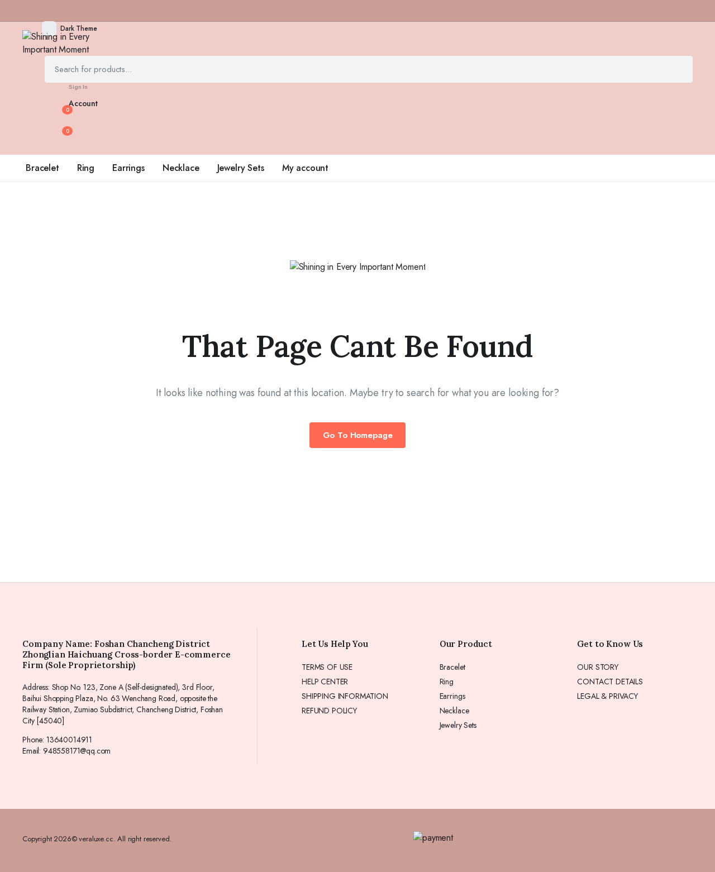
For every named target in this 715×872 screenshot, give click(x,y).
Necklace (181, 167)
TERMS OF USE (327, 667)
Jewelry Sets (240, 167)
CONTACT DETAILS (610, 681)
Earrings (128, 167)
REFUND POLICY (329, 710)
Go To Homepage (358, 435)
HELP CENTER (325, 681)
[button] (61, 135)
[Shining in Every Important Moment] (72, 43)
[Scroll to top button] (690, 847)
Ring (85, 167)
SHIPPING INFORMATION (345, 696)
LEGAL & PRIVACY (607, 696)
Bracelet (42, 167)
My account (305, 167)
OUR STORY (597, 667)
